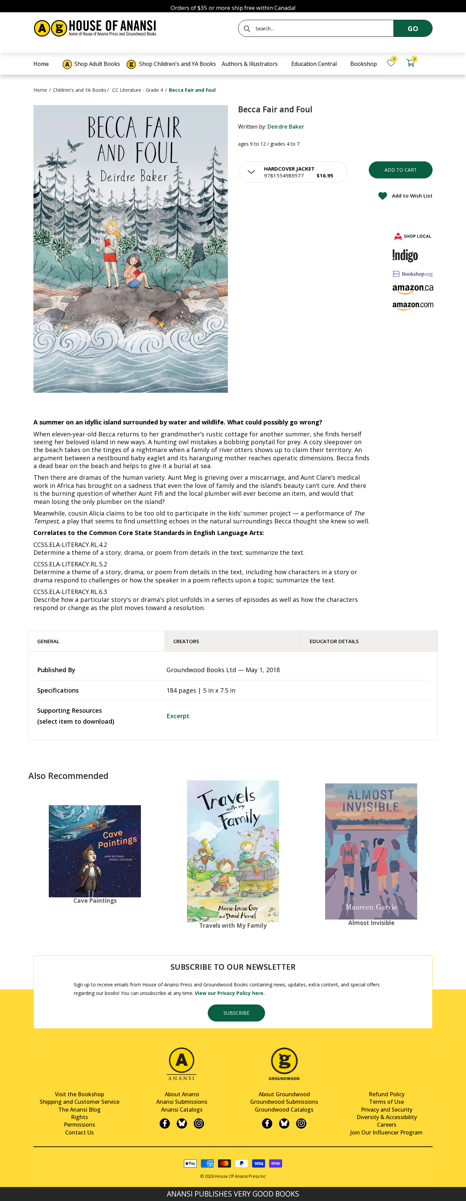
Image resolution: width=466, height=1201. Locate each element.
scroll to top (7, 1190)
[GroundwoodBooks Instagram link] (301, 1123)
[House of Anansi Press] (96, 27)
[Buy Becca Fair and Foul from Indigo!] (405, 255)
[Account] (429, 63)
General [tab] (48, 641)
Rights (79, 1117)
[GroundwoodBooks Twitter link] (284, 1123)
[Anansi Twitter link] (182, 1123)
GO (413, 28)
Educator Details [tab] (334, 641)
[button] (292, 172)
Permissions (79, 1124)
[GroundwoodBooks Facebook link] (267, 1123)
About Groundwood (284, 1094)
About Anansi (182, 1094)
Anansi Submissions (181, 1101)
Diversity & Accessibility (386, 1117)
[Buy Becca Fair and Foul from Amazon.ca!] (413, 289)
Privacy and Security (386, 1109)
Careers (386, 1124)
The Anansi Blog (79, 1109)
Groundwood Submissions (284, 1101)
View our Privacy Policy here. (230, 993)
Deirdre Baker (285, 126)
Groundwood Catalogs (284, 1109)
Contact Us (79, 1132)
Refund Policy (387, 1094)
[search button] (247, 28)
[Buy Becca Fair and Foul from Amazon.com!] (413, 306)
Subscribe (236, 1013)
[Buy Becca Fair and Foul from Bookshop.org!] (413, 274)
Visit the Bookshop (79, 1094)
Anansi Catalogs (182, 1109)
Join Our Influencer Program (386, 1132)
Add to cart (400, 170)
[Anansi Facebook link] (165, 1123)
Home (40, 90)
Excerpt (177, 716)
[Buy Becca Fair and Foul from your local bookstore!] (413, 236)
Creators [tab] (186, 641)
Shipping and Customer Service (79, 1101)
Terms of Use (386, 1101)
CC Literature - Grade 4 (137, 90)
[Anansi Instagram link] (199, 1123)
